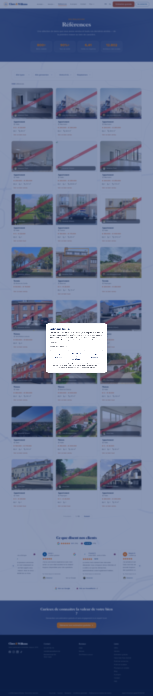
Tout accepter (94, 356)
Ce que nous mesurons (58, 346)
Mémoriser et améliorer (76, 356)
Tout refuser (58, 356)
